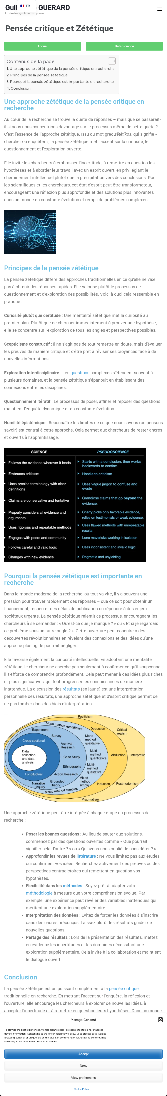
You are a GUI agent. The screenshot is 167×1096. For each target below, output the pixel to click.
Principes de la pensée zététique (39, 75)
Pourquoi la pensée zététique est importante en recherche (62, 81)
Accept (83, 1054)
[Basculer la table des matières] (110, 61)
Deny (83, 1066)
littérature (86, 856)
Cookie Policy (81, 1089)
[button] (160, 1020)
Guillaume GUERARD (37, 7)
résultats (71, 689)
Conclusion (20, 88)
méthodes (72, 885)
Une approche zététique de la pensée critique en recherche (62, 68)
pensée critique (124, 988)
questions (79, 372)
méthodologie (39, 893)
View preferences (83, 1078)
